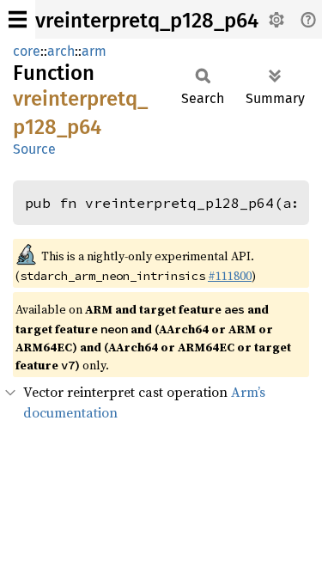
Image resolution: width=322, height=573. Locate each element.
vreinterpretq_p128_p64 (146, 21)
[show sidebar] (17, 19)
